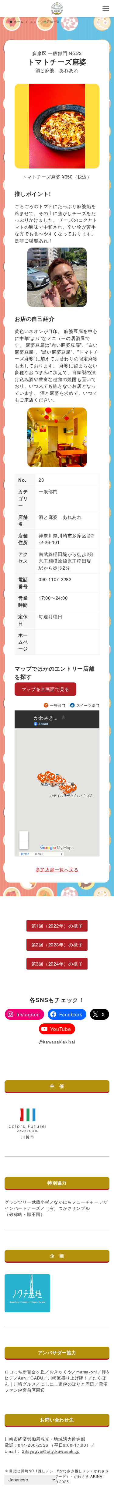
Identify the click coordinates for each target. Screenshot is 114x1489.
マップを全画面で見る (46, 689)
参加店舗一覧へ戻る (57, 869)
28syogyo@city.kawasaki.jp (51, 1451)
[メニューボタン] (106, 8)
